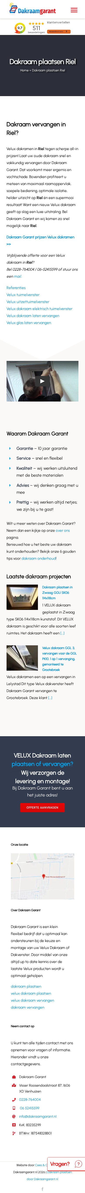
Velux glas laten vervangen (29, 322)
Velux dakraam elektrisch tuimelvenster (39, 308)
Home (24, 70)
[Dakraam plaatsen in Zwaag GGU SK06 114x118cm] (22, 597)
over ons (63, 530)
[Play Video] (42, 381)
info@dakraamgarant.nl (37, 1116)
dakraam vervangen (27, 1007)
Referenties (16, 288)
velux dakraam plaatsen (31, 993)
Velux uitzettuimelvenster (28, 302)
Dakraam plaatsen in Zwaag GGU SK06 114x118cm (57, 592)
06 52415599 (29, 1108)
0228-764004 (30, 1100)
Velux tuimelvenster (23, 295)
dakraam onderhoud (39, 558)
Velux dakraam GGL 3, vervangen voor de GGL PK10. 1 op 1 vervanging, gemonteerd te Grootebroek (59, 659)
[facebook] (42, 1189)
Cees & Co (42, 1165)
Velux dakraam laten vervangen (33, 315)
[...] (62, 633)
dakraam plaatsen (26, 986)
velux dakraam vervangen (32, 1000)
